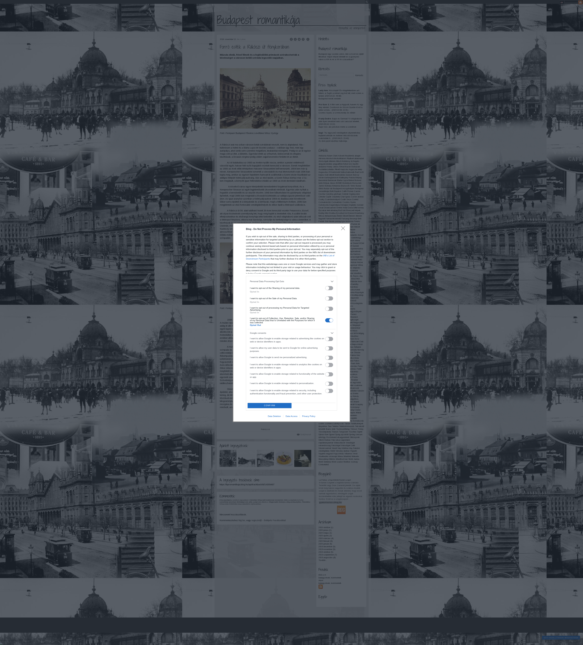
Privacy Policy (308, 416)
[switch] (329, 288)
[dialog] (291, 322)
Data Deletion (274, 416)
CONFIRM (269, 405)
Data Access (291, 416)
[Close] (344, 229)
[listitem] (291, 281)
